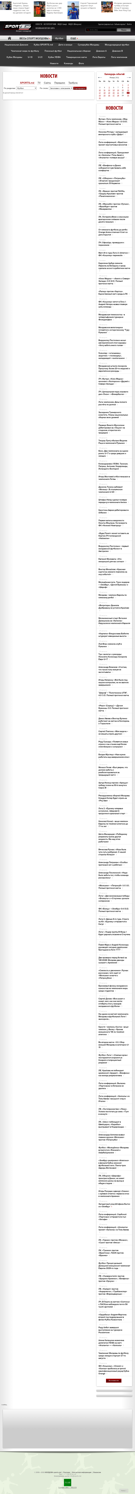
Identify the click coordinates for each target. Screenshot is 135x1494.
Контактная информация (81, 1472)
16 (128, 90)
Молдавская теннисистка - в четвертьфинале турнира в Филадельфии (111, 317)
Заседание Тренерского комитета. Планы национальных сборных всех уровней (113, 414)
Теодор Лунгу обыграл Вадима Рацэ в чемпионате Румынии (112, 441)
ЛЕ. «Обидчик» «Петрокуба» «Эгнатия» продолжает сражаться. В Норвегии (112, 180)
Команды (68, 63)
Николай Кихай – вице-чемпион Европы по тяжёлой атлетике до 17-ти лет (113, 823)
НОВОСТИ (39, 24)
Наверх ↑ (124, 1490)
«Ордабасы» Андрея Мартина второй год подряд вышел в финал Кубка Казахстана (112, 1317)
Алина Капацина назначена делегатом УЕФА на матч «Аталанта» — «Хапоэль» (111, 1342)
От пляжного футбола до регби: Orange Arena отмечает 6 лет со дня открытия (113, 232)
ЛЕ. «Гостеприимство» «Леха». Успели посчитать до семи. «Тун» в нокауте (113, 1111)
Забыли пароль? (120, 24)
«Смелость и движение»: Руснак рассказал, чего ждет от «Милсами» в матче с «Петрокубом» (113, 974)
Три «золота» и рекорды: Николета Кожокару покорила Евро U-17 (112, 656)
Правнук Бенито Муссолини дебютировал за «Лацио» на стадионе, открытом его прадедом (111, 429)
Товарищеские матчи (76, 57)
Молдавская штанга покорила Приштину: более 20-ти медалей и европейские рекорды (114, 368)
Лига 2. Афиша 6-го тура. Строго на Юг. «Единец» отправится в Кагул (113, 921)
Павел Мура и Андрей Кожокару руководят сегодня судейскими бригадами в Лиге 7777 (113, 947)
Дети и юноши (65, 44)
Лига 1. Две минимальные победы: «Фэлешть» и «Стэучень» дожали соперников (114, 898)
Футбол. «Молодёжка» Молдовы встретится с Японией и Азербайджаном (113, 1150)
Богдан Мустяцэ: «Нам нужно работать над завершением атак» (114, 757)
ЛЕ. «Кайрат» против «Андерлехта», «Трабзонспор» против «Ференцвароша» (112, 1291)
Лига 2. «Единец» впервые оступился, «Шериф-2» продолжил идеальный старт (112, 811)
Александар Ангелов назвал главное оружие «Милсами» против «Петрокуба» (111, 1137)
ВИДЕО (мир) (62, 24)
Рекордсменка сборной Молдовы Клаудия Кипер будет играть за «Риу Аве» (114, 798)
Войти (129, 24)
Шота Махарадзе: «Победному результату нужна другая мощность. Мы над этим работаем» (112, 838)
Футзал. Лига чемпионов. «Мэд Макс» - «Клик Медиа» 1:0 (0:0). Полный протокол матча (112, 121)
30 (128, 95)
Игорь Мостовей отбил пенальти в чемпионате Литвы (114, 477)
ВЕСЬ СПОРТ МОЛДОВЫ (34, 38)
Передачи (59, 82)
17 (100, 93)
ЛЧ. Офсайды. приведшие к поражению (111, 243)
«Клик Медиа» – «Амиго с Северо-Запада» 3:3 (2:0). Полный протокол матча (114, 281)
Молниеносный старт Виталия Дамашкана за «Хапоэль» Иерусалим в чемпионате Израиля (114, 622)
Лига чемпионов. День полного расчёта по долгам (112, 403)
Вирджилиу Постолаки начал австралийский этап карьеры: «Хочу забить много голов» (112, 342)
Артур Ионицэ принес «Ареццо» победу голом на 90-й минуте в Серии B (113, 785)
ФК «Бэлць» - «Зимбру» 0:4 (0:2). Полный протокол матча (113, 909)
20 (114, 93)
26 (109, 95)
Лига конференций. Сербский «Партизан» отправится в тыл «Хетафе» (112, 1216)
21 (118, 93)
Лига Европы (98, 57)
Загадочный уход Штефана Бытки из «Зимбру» (114, 1205)
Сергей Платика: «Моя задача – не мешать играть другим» (113, 732)
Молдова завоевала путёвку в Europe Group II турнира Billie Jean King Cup (122, 6)
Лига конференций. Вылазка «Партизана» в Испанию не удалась (111, 1085)
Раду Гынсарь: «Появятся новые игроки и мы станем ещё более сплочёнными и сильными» (113, 744)
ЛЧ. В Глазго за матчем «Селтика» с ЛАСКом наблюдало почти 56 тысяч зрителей (114, 1304)
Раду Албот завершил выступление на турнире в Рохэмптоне (110, 1330)
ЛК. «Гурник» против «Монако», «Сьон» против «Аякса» (113, 1241)
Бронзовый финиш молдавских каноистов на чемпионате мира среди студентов (113, 988)
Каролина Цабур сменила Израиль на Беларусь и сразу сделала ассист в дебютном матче (114, 267)
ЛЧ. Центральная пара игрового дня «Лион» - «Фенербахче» (113, 392)
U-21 (40, 57)
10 (100, 90)
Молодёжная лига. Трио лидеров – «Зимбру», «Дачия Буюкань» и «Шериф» (113, 584)
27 (114, 95)
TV (39, 82)
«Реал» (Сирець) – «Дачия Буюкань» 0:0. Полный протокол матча (113, 708)
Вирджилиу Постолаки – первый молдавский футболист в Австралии (113, 548)
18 (104, 93)
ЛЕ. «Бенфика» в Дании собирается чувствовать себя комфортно (112, 168)
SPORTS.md (27, 82)
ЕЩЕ (73, 38)
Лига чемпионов (119, 57)
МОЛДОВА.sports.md (53, 1472)
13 (114, 90)
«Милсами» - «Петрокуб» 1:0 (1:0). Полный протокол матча (113, 886)
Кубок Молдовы (14, 57)
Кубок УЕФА (54, 57)
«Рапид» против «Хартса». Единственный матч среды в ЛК (114, 292)
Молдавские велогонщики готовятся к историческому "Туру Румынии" (113, 330)
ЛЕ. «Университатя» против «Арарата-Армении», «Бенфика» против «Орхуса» (113, 1278)
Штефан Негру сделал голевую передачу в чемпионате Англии (113, 500)
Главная (9, 38)
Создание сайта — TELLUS (67, 1487)
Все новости (114, 1381)
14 (118, 90)
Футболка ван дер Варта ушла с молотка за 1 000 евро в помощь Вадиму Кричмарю (55, 8)
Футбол (59, 38)
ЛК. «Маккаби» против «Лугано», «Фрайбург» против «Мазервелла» (113, 206)
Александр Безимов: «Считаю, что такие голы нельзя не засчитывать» (112, 669)
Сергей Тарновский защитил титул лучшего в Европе (88, 5)
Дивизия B (117, 50)
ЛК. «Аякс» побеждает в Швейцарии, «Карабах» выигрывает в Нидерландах (112, 1124)
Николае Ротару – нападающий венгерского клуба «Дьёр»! (113, 133)
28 (118, 95)
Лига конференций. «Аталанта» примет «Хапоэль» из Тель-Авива (113, 1229)
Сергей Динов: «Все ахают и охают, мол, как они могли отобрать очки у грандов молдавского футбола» (111, 1002)
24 (100, 95)
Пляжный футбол (53, 50)
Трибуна (73, 82)
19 (109, 93)
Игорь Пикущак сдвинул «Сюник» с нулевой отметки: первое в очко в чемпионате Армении (113, 1193)
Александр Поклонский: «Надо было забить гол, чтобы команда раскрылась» (113, 875)
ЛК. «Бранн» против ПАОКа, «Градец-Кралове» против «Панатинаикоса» (111, 193)
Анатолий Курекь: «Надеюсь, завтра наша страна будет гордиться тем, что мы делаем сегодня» (22, 8)
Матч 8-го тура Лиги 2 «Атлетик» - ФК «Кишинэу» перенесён (113, 253)
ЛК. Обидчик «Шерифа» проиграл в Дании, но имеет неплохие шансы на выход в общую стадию (111, 1179)
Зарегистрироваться (105, 24)
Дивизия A (101, 50)
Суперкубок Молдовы (88, 44)
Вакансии (97, 1472)
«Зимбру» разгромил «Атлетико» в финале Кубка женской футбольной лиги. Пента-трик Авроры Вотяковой (113, 1164)
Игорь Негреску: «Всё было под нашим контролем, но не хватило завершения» (113, 682)
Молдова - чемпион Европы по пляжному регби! (112, 596)
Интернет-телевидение (24, 31)
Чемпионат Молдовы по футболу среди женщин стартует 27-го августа (113, 1355)
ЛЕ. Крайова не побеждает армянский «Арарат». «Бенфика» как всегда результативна (114, 1073)
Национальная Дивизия (16, 44)
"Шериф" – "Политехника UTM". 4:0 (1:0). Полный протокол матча (113, 695)
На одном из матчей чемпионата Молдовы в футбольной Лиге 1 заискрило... (113, 1016)
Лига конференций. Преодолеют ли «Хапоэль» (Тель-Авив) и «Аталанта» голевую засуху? (113, 155)
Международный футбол (117, 44)
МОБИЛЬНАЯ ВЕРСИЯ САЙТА (45, 28)
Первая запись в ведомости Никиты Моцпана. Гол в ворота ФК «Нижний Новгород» (112, 523)
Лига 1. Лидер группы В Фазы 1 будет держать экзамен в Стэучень (114, 934)
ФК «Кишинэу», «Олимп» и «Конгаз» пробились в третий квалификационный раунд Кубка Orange (113, 1370)
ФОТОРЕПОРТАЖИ (50, 24)
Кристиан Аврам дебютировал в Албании (113, 511)
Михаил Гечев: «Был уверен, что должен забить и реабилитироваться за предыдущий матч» (113, 771)
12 (109, 90)
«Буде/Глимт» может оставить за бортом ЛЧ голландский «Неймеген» (113, 535)
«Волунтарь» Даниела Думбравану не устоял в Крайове (113, 607)
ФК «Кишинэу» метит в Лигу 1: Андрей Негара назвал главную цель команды (112, 304)
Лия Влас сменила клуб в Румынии (110, 645)
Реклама (66, 1472)
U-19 (30, 57)
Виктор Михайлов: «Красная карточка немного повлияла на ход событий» (112, 571)
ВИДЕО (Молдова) (74, 24)
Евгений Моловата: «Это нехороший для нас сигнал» (112, 560)
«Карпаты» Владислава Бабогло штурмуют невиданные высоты (113, 634)
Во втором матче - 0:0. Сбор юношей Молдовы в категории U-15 (113, 1044)
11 (104, 90)
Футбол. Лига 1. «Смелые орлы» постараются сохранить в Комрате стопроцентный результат (113, 1059)
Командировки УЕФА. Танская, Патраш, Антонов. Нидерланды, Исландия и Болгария (113, 466)
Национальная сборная (79, 50)
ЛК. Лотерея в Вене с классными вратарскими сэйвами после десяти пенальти (113, 219)
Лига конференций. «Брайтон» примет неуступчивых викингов (113, 143)
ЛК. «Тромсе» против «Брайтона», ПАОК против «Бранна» (111, 1252)
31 (100, 98)
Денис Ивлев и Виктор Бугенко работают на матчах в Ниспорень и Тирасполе (113, 721)
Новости (54, 63)
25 (104, 95)
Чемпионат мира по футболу (25, 50)
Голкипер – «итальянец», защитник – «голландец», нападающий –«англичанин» (112, 355)
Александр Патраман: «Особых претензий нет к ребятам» (113, 863)
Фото (81, 63)
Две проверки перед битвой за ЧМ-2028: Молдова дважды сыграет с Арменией (112, 960)
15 (123, 90)
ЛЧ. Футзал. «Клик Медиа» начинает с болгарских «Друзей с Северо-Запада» (113, 381)
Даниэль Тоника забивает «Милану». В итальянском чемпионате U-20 (110, 489)
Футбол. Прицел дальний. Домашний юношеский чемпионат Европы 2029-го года (114, 1265)
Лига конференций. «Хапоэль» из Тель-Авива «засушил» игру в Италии (113, 1098)
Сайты (47, 82)
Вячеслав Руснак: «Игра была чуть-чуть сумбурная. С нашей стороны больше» (112, 852)
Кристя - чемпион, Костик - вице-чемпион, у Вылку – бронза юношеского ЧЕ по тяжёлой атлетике (113, 1030)
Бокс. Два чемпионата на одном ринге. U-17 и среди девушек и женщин (113, 453)
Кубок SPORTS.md (43, 44)
